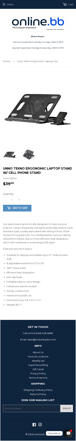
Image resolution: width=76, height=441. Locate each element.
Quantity (8, 194)
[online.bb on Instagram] (40, 425)
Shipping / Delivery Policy (38, 389)
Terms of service (38, 377)
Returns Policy (38, 394)
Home (6, 61)
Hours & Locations (38, 356)
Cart (70, 4)
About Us (38, 352)
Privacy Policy (38, 373)
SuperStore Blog (38, 365)
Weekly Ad (38, 360)
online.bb (39, 434)
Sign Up (67, 408)
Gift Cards (38, 369)
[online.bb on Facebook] (34, 425)
